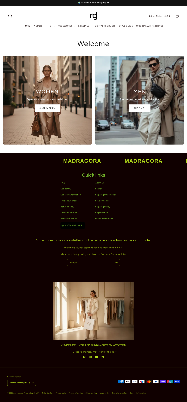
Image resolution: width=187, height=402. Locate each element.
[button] (10, 16)
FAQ (62, 182)
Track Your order (68, 200)
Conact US (65, 188)
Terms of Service (68, 212)
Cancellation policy (119, 393)
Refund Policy (67, 206)
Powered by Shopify (32, 393)
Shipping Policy (102, 206)
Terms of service (76, 393)
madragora (18, 393)
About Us (99, 182)
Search (98, 188)
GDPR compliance (104, 218)
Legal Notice (101, 212)
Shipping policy (91, 393)
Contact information (70, 194)
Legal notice (104, 393)
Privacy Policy (102, 200)
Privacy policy (61, 393)
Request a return (68, 218)
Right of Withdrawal (71, 225)
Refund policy (47, 393)
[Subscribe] (116, 262)
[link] (47, 100)
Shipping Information (105, 194)
